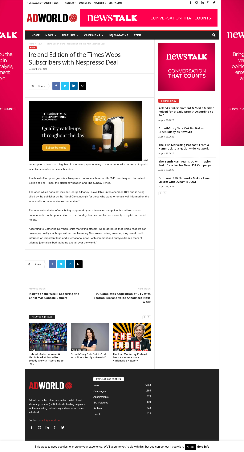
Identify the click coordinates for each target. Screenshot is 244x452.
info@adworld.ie (51, 420)
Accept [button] (190, 447)
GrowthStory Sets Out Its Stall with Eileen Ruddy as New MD (89, 355)
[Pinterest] (208, 3)
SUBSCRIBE (85, 2)
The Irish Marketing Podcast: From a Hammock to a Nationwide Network (130, 357)
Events (97, 414)
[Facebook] (190, 3)
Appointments (79, 350)
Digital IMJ (115, 2)
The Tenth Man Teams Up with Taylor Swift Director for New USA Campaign (184, 163)
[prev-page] (144, 317)
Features (68, 35)
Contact (70, 2)
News (49, 35)
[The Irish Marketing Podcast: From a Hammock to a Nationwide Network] (132, 337)
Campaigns (92, 35)
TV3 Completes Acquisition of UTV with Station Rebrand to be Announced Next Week (122, 298)
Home (36, 35)
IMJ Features (100, 402)
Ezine (137, 35)
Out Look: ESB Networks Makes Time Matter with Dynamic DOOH (184, 180)
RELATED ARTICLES (42, 316)
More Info (203, 446)
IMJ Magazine (118, 35)
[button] (213, 35)
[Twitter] (214, 3)
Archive (97, 408)
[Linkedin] (202, 3)
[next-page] (149, 317)
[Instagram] (196, 3)
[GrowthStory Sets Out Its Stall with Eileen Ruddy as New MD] (90, 337)
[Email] (82, 86)
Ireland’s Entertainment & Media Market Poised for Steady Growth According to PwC (46, 358)
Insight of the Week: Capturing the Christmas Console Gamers (54, 296)
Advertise (100, 2)
